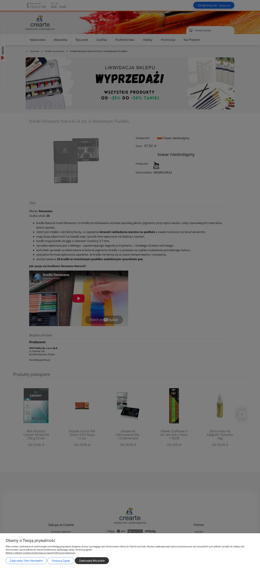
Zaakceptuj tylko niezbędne (26, 560)
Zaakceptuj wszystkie (92, 560)
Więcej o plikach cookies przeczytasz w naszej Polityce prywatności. (41, 552)
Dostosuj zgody (61, 560)
